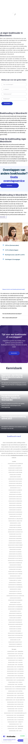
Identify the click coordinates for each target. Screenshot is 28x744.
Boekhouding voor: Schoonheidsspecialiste (15, 713)
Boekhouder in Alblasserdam (15, 463)
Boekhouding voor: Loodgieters (15, 695)
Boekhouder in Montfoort (15, 642)
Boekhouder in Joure (15, 523)
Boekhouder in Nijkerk (15, 549)
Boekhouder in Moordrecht (15, 620)
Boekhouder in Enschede (15, 503)
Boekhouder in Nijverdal (15, 553)
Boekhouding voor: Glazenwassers (15, 680)
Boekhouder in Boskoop (15, 626)
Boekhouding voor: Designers (15, 664)
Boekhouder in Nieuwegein (15, 547)
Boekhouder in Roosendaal (15, 571)
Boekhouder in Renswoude (15, 562)
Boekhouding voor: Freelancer (15, 675)
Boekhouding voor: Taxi (15, 724)
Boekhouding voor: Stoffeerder (15, 717)
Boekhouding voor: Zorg (15, 730)
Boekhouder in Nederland (15, 542)
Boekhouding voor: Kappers (15, 691)
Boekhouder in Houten (15, 516)
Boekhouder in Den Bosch (15, 496)
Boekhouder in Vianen (15, 589)
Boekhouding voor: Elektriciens (15, 671)
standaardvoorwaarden (16, 455)
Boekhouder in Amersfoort (15, 468)
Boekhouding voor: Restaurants (15, 706)
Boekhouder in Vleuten (15, 591)
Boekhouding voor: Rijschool (15, 708)
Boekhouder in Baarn (15, 476)
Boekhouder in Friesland (15, 505)
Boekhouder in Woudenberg (15, 600)
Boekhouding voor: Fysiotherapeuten (15, 677)
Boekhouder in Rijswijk (15, 569)
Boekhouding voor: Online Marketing (15, 699)
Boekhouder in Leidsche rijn (15, 531)
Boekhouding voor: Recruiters (15, 704)
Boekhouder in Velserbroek (15, 587)
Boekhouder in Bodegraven (15, 479)
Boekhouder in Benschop (15, 613)
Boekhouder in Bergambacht (15, 633)
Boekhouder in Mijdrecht (15, 540)
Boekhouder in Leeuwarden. (15, 529)
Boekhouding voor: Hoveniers (15, 684)
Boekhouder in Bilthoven (15, 481)
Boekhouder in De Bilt (15, 492)
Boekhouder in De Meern (15, 494)
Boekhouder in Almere (15, 465)
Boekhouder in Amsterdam (15, 472)
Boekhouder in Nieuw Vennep (15, 545)
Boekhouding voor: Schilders (15, 710)
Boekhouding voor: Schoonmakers (15, 715)
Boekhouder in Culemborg (15, 490)
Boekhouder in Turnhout (15, 582)
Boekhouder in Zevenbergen (15, 606)
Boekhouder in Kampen (15, 525)
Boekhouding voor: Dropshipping (15, 666)
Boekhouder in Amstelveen (15, 470)
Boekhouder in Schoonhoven (15, 635)
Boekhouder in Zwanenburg (15, 609)
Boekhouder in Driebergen (15, 501)
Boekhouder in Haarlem (15, 509)
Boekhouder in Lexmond (15, 628)
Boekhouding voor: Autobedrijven (15, 658)
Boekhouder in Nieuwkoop (15, 622)
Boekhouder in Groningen (15, 507)
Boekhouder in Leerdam (15, 527)
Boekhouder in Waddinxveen (15, 624)
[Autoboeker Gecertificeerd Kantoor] (14, 738)
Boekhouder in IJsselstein (15, 520)
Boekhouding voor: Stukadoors (15, 719)
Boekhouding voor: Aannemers (15, 651)
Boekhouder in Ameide (15, 631)
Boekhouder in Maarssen (15, 538)
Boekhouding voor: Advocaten (15, 653)
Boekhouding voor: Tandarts (15, 721)
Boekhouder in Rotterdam (15, 573)
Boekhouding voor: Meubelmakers (15, 697)
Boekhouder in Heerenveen (15, 512)
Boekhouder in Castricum (15, 485)
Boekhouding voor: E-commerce (15, 669)
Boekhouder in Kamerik (15, 617)
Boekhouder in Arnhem (15, 474)
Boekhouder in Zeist (15, 602)
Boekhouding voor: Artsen (15, 655)
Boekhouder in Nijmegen (15, 551)
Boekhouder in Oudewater (15, 637)
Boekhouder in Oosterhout (15, 558)
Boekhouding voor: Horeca (15, 682)
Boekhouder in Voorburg (15, 593)
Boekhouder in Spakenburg (15, 578)
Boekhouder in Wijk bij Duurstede (15, 595)
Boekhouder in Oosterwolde (15, 560)
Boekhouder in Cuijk (15, 487)
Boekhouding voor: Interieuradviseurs (15, 688)
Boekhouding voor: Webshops (15, 728)
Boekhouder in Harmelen (15, 644)
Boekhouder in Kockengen (15, 615)
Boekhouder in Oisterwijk (15, 556)
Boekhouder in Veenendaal (15, 584)
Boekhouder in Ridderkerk (15, 567)
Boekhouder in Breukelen (15, 483)
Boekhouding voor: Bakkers (15, 660)
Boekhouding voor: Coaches (15, 662)
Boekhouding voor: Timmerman (15, 726)
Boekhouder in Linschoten (15, 646)
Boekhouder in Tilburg (15, 580)
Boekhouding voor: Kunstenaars (15, 693)
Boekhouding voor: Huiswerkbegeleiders (15, 686)
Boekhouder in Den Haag (15, 498)
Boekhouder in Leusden (15, 536)
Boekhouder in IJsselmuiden (15, 518)
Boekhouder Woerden (15, 598)
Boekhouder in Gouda (15, 611)
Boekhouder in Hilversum (15, 514)
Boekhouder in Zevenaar (15, 604)
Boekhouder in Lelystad (15, 534)
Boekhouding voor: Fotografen (15, 673)
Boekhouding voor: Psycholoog (15, 702)
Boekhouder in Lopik (15, 639)
